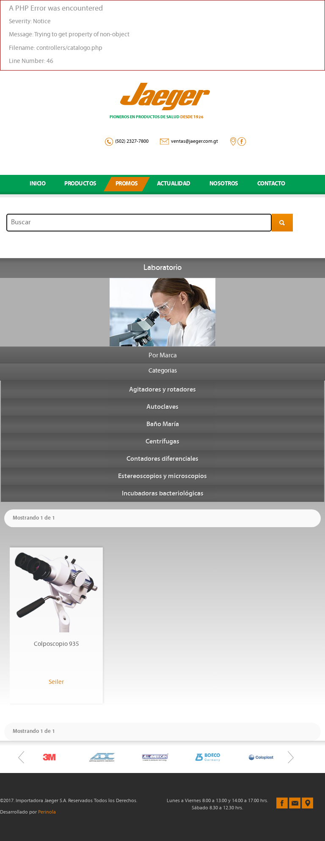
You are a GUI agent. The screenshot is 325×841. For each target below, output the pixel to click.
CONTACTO (271, 184)
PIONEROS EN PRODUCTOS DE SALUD (157, 117)
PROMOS (127, 184)
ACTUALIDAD (173, 184)
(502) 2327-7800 (132, 141)
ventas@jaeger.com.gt (194, 141)
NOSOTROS (223, 184)
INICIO (37, 184)
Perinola (47, 812)
